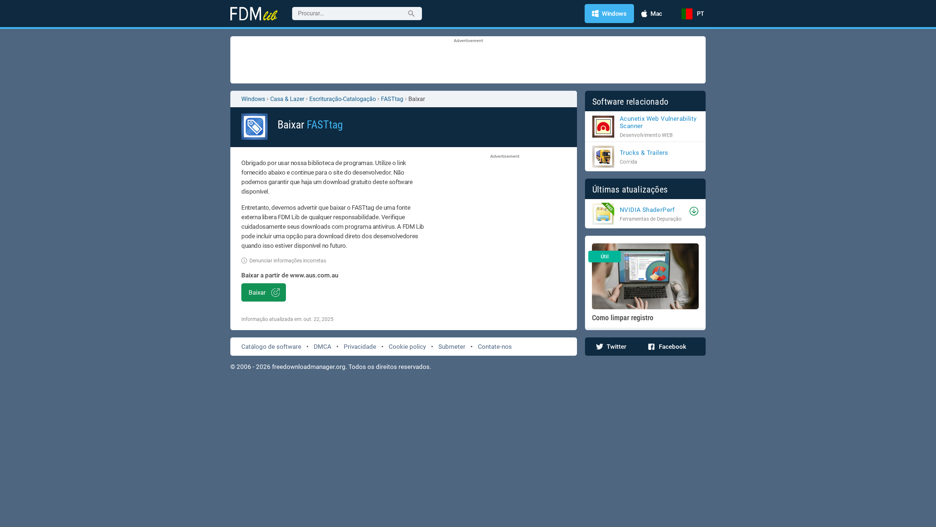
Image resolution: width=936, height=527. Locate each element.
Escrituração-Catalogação (342, 99)
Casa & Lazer (287, 99)
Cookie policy (407, 346)
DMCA (322, 346)
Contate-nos (495, 346)
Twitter (616, 346)
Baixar (257, 292)
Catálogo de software (271, 346)
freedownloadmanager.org (309, 366)
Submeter (451, 346)
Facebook (672, 346)
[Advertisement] (468, 60)
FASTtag (392, 99)
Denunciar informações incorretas (287, 261)
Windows (253, 99)
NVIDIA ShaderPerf (647, 209)
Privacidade (360, 346)
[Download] (694, 211)
